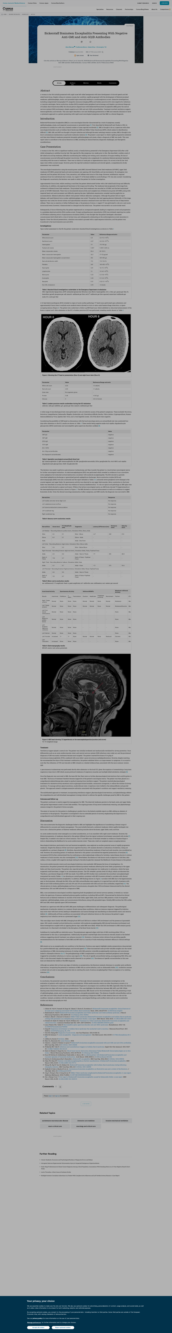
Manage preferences (34, 1322)
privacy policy (37, 1318)
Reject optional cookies (63, 1327)
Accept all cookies (38, 1327)
